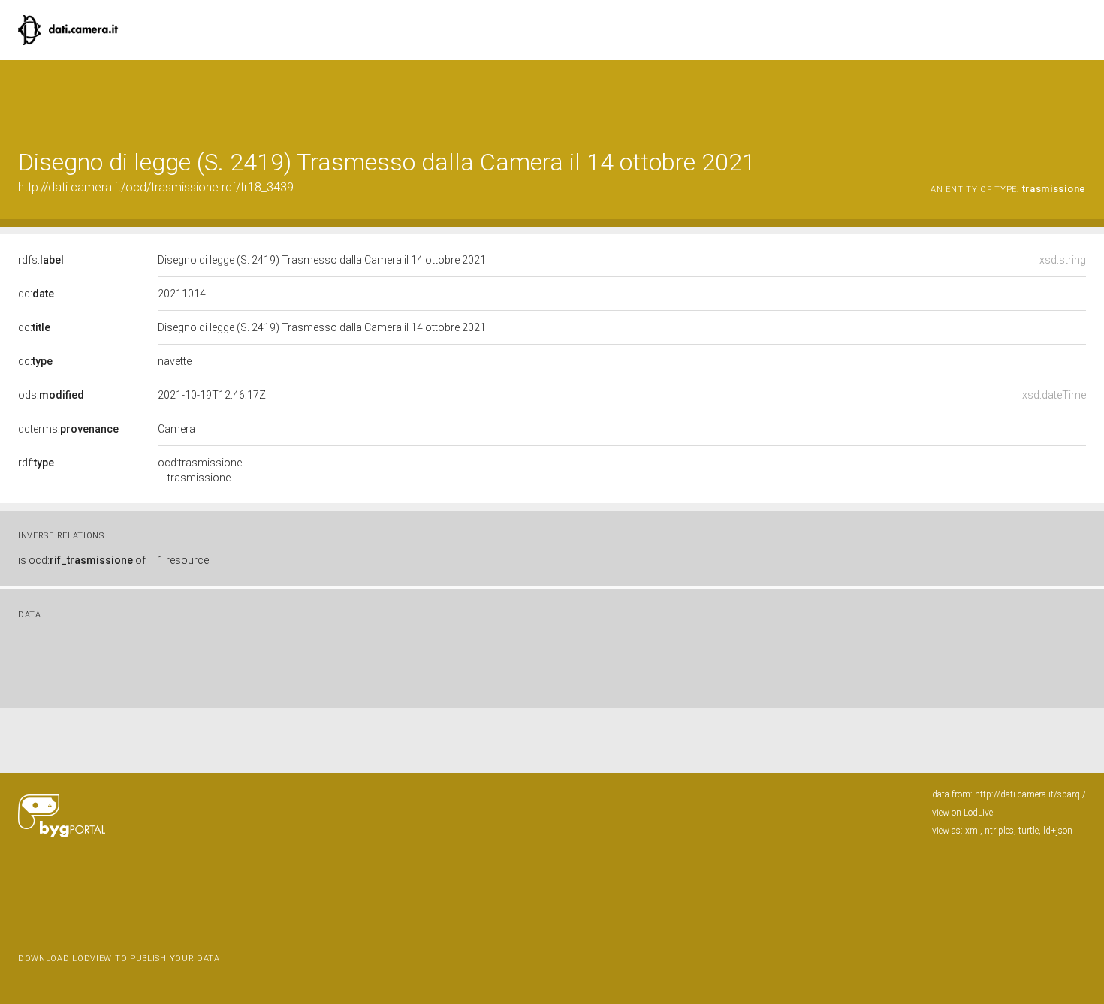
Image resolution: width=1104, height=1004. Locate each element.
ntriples (999, 830)
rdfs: (41, 260)
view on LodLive (962, 812)
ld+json (1057, 830)
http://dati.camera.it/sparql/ (1030, 794)
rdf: (36, 463)
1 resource (183, 560)
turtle (1028, 830)
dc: (36, 294)
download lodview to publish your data (119, 958)
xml (972, 830)
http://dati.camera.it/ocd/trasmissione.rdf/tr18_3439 (156, 187)
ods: (51, 395)
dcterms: (68, 429)
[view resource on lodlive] (1079, 97)
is (82, 560)
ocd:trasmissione (200, 470)
